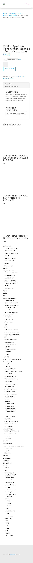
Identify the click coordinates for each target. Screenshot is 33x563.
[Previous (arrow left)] (3, 281)
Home (5, 13)
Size (5, 60)
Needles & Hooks (8, 79)
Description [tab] (8, 84)
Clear (19, 59)
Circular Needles (12, 15)
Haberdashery (12, 13)
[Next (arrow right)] (30, 281)
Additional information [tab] (11, 86)
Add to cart (9, 69)
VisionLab (13, 554)
